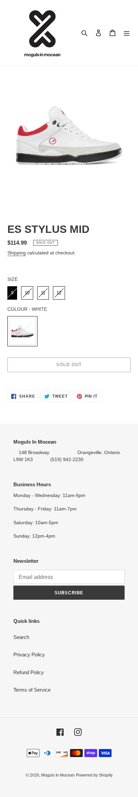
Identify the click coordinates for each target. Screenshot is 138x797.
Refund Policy (28, 672)
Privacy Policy (29, 654)
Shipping (16, 252)
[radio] (12, 293)
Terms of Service (32, 690)
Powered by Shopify (94, 775)
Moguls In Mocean (58, 775)
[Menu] (127, 33)
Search (21, 637)
